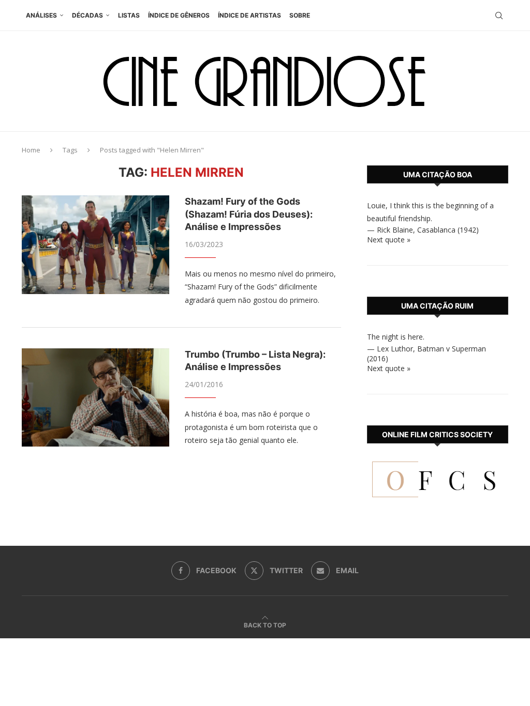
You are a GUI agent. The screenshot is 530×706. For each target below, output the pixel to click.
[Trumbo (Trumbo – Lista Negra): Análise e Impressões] (95, 397)
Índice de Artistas (249, 15)
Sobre (299, 15)
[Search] (499, 15)
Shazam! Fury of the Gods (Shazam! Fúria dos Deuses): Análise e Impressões (249, 214)
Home (31, 150)
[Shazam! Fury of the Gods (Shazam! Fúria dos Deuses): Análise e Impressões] (95, 244)
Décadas (87, 15)
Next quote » (388, 239)
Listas (129, 15)
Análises (41, 15)
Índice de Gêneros (179, 15)
